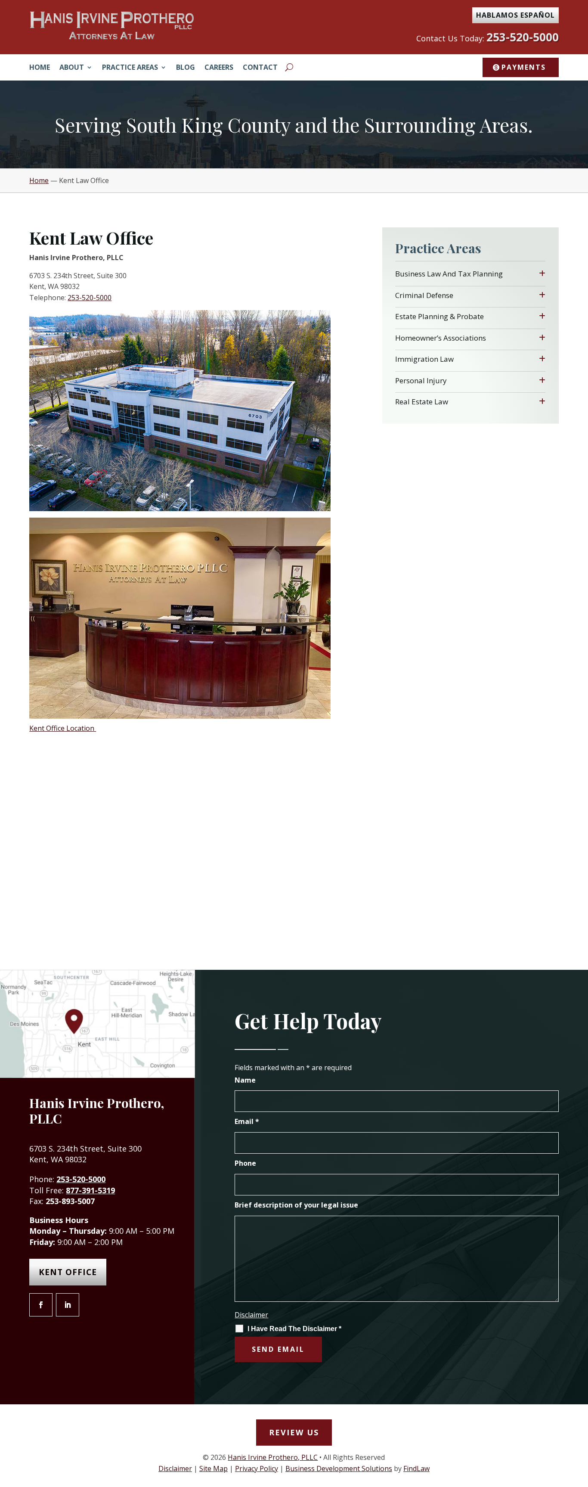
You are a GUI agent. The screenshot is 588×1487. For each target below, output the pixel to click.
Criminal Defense (424, 295)
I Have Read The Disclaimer (294, 1328)
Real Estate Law (421, 402)
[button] (579, 1424)
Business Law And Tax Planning (449, 274)
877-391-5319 (90, 1190)
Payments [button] (523, 67)
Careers (218, 68)
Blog (185, 68)
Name (245, 1080)
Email (247, 1121)
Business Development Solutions (338, 1468)
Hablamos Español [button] (515, 15)
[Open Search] (289, 67)
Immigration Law (424, 359)
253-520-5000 (522, 37)
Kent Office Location (62, 728)
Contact (260, 68)
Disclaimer (251, 1314)
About (71, 68)
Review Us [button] (294, 1432)
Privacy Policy (256, 1468)
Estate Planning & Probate (439, 316)
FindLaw (416, 1468)
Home (39, 68)
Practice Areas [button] (130, 68)
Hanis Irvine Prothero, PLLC (273, 1457)
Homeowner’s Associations (440, 338)
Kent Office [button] (68, 1272)
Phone (245, 1163)
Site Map (213, 1468)
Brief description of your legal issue (296, 1205)
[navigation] (293, 180)
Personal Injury (421, 380)
